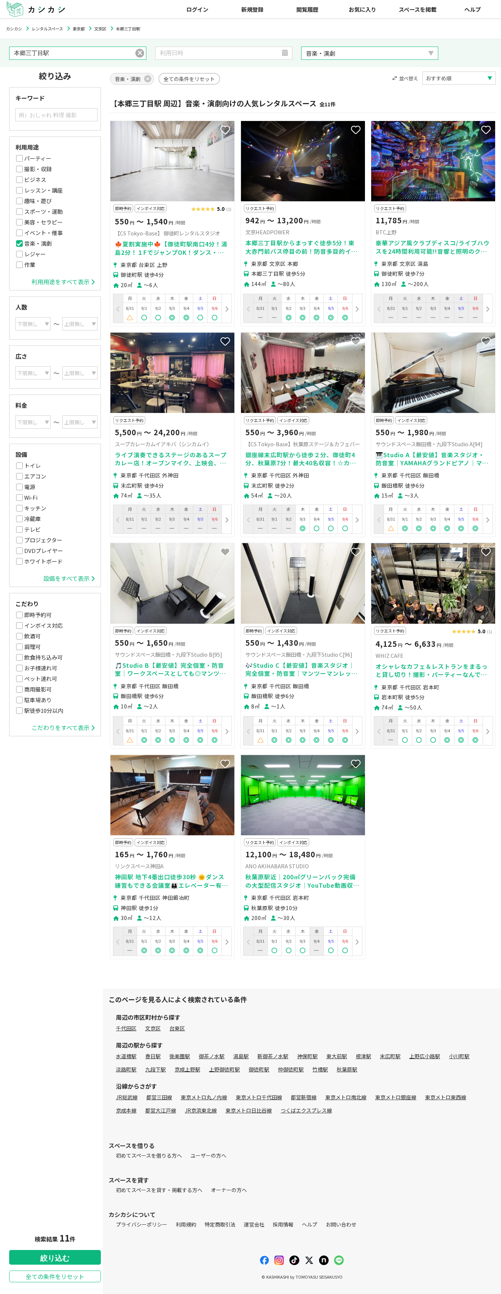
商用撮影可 (38, 689)
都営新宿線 (304, 1097)
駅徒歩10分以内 (43, 710)
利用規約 (186, 1224)
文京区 (153, 1028)
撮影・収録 (38, 169)
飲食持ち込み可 (43, 657)
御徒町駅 (259, 1069)
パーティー (37, 158)
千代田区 (126, 1028)
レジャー (35, 254)
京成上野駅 (187, 1069)
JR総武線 (127, 1097)
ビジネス (35, 179)
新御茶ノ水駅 (272, 1056)
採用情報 (283, 1224)
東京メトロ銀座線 (395, 1097)
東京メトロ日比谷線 (249, 1110)
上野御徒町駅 (224, 1069)
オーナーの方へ (229, 1190)
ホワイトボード (43, 561)
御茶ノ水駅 (211, 1056)
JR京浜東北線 (201, 1110)
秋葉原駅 (347, 1069)
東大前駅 (336, 1056)
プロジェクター (43, 540)
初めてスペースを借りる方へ (149, 1155)
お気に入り (362, 9)
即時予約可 (38, 615)
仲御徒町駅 (291, 1069)
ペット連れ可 (40, 678)
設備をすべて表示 (66, 578)
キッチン (35, 508)
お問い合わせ (341, 1224)
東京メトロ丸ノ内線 (204, 1097)
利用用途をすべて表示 (60, 281)
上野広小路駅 (424, 1056)
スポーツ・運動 (43, 211)
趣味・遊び (38, 201)
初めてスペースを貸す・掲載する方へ (159, 1190)
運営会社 (254, 1224)
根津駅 (363, 1056)
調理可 (32, 646)
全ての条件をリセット (55, 1276)
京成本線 (126, 1110)
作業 (29, 264)
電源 (29, 487)
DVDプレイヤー (43, 550)
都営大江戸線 (160, 1110)
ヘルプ (472, 9)
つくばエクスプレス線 (306, 1110)
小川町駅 (459, 1056)
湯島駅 (241, 1056)
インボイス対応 (43, 625)
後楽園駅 (179, 1056)
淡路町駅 (126, 1069)
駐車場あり (38, 700)
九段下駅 (155, 1069)
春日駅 (153, 1056)
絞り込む (55, 1258)
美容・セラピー (43, 222)
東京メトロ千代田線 (259, 1097)
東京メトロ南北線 (345, 1097)
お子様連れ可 (40, 668)
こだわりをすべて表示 (60, 727)
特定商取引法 (220, 1224)
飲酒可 (32, 636)
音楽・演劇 (38, 243)
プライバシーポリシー (141, 1224)
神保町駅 (307, 1056)
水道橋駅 (126, 1056)
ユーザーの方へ (208, 1155)
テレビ (32, 529)
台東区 (177, 1028)
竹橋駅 (320, 1069)
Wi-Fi (30, 497)
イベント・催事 (43, 233)
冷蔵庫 (32, 519)
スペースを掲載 (417, 9)
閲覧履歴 (307, 9)
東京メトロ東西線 (445, 1097)
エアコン (35, 476)
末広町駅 (390, 1056)
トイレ (32, 465)
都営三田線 (159, 1097)
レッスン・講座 (43, 190)
